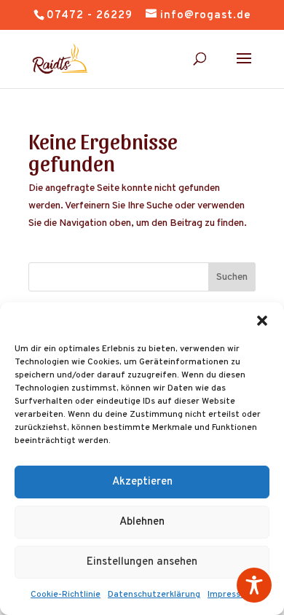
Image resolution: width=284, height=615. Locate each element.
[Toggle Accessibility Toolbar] (254, 585)
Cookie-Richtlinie (65, 594)
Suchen (232, 277)
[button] (262, 320)
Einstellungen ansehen (142, 562)
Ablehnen (142, 522)
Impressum (230, 594)
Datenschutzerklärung (154, 594)
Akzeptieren (142, 482)
